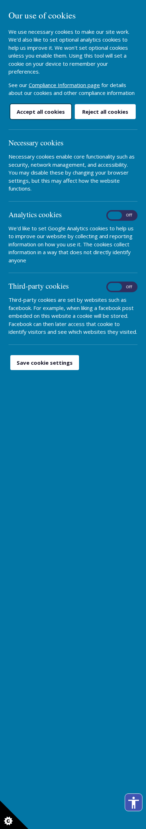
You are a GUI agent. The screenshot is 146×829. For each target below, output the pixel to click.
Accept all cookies (41, 111)
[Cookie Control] (14, 815)
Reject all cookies (105, 111)
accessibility (134, 803)
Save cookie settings (45, 362)
